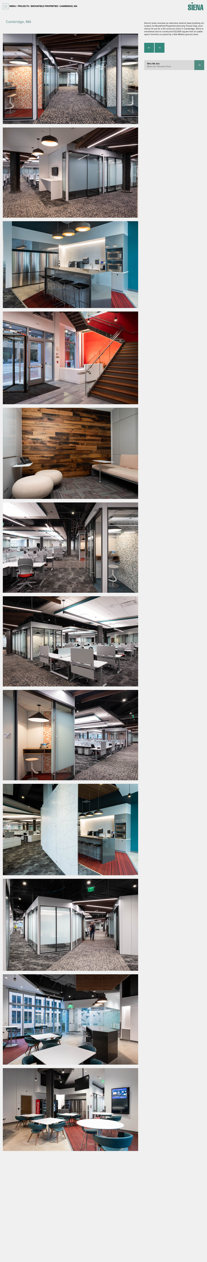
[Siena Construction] (195, 6)
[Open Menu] (5, 6)
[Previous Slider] (149, 48)
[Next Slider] (159, 48)
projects (23, 6)
